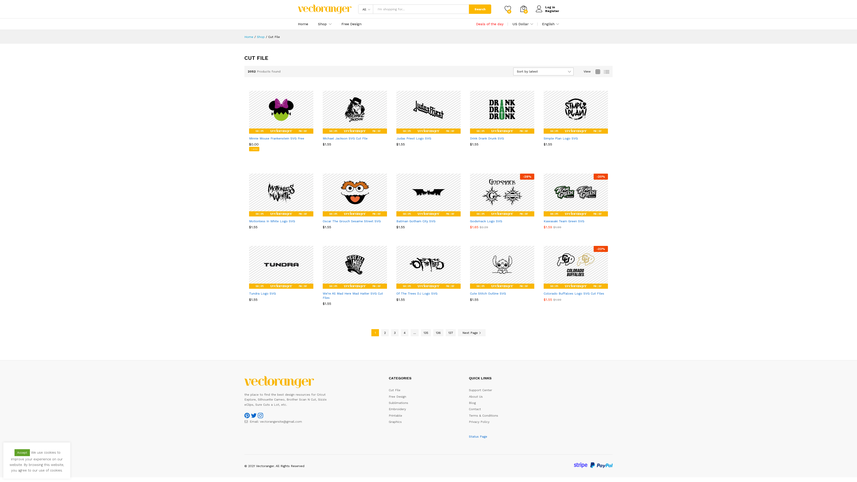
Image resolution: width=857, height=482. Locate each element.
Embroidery (397, 409)
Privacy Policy (479, 422)
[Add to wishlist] (285, 131)
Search (480, 9)
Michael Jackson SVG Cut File (345, 138)
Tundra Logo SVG (262, 293)
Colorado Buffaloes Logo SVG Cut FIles (574, 293)
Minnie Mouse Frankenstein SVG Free (276, 138)
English (548, 24)
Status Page (478, 436)
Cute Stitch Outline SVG (488, 293)
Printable (395, 415)
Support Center (480, 390)
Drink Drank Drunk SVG (487, 138)
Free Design (351, 24)
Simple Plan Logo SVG (561, 138)
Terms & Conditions (483, 415)
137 (450, 332)
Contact (475, 409)
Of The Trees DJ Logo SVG (416, 293)
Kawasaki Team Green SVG (564, 221)
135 (426, 332)
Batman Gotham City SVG (415, 221)
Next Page (470, 332)
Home (303, 24)
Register (552, 11)
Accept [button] (22, 452)
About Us (476, 396)
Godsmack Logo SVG (486, 221)
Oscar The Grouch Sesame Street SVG (352, 221)
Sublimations (398, 403)
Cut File (394, 390)
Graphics (395, 422)
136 (438, 332)
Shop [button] (322, 24)
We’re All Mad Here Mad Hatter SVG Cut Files (353, 295)
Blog (472, 403)
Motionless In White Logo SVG (272, 221)
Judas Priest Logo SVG (413, 138)
